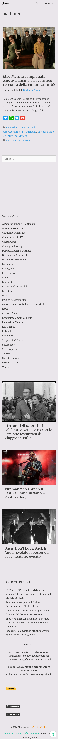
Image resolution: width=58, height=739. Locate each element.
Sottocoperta (9, 349)
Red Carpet (8, 326)
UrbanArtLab (10, 362)
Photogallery (9, 313)
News (5, 308)
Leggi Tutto (38, 110)
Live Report (8, 291)
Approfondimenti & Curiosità (19, 131)
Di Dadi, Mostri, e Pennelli (16, 250)
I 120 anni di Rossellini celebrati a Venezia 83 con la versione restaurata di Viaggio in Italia (28, 432)
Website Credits (39, 727)
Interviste (7, 282)
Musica (6, 295)
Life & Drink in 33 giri (14, 286)
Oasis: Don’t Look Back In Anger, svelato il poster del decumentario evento (27, 552)
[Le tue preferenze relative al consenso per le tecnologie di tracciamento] (53, 734)
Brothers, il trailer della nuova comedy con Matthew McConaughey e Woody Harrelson (28, 622)
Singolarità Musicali (13, 340)
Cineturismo (9, 241)
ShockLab (8, 335)
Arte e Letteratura (12, 228)
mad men (11, 140)
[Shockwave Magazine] (5, 3)
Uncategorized (10, 358)
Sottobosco (8, 344)
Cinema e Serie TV (12, 237)
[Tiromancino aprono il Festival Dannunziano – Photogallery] (29, 483)
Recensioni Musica (12, 322)
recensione (24, 140)
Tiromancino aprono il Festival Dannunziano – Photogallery (25, 493)
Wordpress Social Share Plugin (22, 733)
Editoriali (7, 264)
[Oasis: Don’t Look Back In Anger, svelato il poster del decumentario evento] (29, 542)
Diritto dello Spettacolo (15, 255)
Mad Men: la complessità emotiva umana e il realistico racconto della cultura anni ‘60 (29, 80)
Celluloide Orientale (13, 232)
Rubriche (12, 135)
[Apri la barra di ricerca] (37, 3)
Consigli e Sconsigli (13, 246)
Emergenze (8, 268)
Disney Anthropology (14, 259)
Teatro (6, 353)
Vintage (23, 135)
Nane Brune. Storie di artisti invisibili (23, 304)
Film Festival (9, 273)
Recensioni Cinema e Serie (21, 127)
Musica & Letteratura (14, 299)
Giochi (5, 277)
